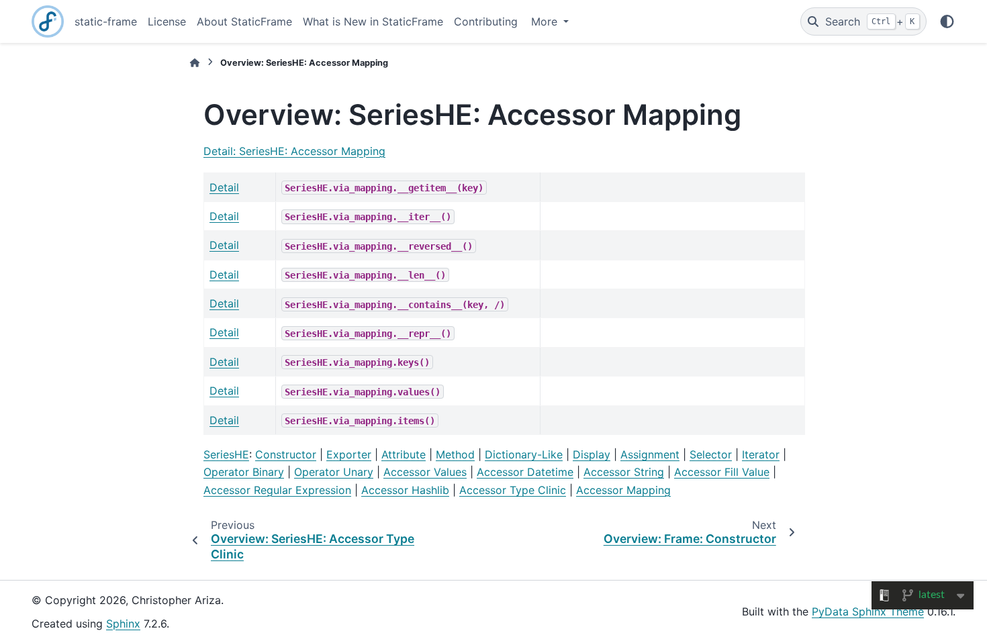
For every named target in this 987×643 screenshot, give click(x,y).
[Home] (194, 63)
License (167, 21)
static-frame (106, 21)
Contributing (486, 21)
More (546, 21)
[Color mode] (947, 21)
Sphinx (123, 623)
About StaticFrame (244, 21)
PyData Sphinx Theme (868, 611)
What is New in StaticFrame (373, 21)
